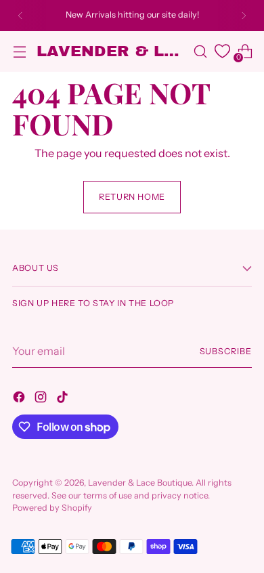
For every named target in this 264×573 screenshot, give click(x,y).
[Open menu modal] (19, 51)
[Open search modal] (200, 51)
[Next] (244, 15)
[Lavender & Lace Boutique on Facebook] (20, 399)
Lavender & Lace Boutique (140, 483)
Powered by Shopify (52, 508)
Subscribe (226, 351)
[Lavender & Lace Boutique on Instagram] (42, 399)
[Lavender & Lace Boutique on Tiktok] (64, 399)
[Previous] (20, 15)
